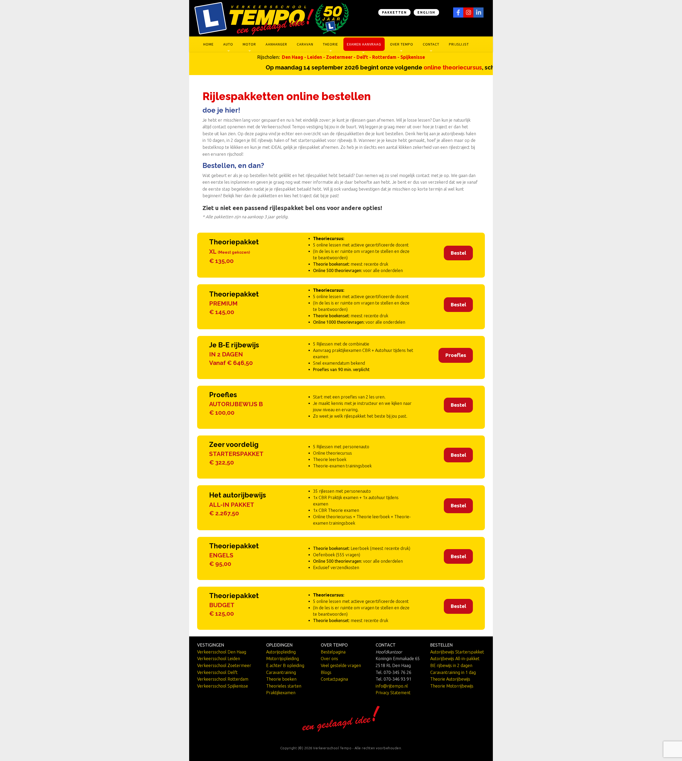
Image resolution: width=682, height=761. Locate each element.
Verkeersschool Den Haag (221, 651)
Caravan (305, 44)
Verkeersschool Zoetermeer (224, 665)
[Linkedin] (478, 12)
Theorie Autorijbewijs (450, 679)
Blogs (326, 672)
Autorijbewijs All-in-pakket (455, 658)
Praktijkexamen (280, 692)
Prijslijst (459, 44)
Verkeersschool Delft (217, 672)
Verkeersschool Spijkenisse (222, 686)
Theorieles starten (283, 686)
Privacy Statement (393, 692)
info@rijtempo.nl (392, 686)
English (426, 12)
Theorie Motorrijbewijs (451, 686)
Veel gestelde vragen (341, 665)
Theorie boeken (281, 679)
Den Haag (292, 57)
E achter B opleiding (285, 665)
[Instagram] (468, 12)
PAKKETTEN (394, 12)
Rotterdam (384, 57)
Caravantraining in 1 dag (453, 672)
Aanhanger (276, 44)
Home (208, 44)
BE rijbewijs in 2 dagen (451, 665)
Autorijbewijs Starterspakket (457, 651)
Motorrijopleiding (282, 658)
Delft (362, 57)
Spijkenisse (412, 57)
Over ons (329, 658)
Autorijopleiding (281, 651)
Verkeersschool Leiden (218, 658)
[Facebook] (458, 12)
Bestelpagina (333, 651)
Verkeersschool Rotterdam (222, 679)
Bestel (458, 253)
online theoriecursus (436, 67)
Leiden (314, 57)
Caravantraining (281, 672)
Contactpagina (334, 679)
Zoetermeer (339, 57)
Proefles (455, 355)
